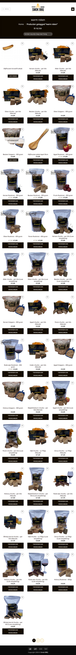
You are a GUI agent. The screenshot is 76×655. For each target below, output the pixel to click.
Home (21, 24)
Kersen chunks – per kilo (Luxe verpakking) (63, 237)
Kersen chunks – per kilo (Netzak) (38, 70)
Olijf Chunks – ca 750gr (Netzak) (38, 452)
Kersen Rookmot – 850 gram (13, 195)
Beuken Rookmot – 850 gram (38, 195)
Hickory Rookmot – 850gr (63, 580)
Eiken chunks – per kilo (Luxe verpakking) (38, 280)
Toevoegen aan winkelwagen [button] (38, 77)
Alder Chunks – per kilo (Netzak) (63, 70)
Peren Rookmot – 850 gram (38, 236)
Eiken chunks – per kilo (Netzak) (13, 112)
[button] (6, 9)
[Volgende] (42, 640)
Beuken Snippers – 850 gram (13, 154)
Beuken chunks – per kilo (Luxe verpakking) (63, 280)
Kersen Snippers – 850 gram (13, 322)
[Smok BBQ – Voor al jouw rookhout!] (38, 9)
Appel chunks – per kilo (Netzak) (38, 323)
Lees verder (13, 76)
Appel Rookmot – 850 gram (62, 154)
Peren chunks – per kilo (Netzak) (63, 323)
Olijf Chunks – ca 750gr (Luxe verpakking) (38, 538)
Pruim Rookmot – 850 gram (63, 195)
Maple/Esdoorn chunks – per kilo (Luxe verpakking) (38, 495)
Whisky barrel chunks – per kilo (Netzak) (12, 538)
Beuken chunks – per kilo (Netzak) (38, 112)
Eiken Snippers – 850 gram (63, 112)
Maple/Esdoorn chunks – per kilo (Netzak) (38, 409)
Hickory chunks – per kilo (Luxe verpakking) (13, 581)
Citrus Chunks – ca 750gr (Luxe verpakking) (63, 538)
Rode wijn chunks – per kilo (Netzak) (63, 495)
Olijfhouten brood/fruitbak (13, 69)
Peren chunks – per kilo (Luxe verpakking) (13, 452)
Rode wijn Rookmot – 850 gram (13, 366)
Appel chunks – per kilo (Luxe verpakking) (63, 409)
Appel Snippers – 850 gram (63, 365)
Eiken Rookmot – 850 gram (13, 236)
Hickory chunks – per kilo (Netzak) (13, 495)
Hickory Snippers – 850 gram (13, 408)
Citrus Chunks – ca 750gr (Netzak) (63, 452)
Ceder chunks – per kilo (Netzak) (38, 366)
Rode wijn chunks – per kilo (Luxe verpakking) (38, 581)
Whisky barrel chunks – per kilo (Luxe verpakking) (12, 623)
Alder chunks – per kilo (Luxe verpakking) (13, 280)
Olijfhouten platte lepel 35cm (38, 154)
